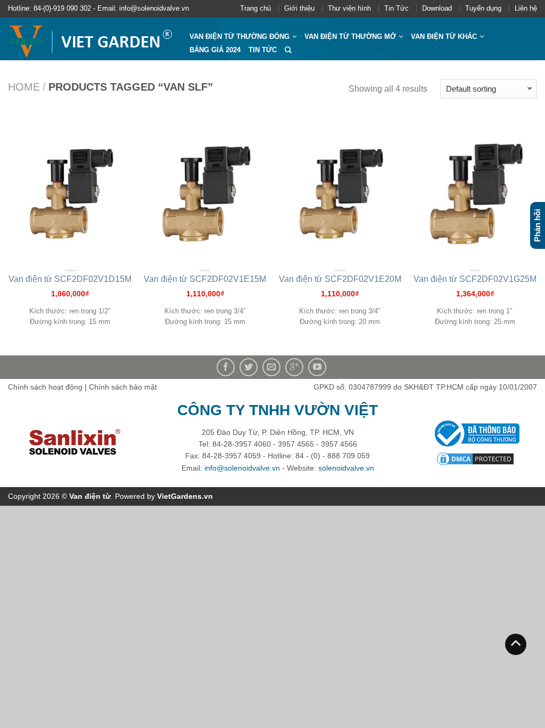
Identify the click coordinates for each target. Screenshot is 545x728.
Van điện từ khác (444, 37)
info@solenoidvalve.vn (242, 468)
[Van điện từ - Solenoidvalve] (91, 39)
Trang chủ (255, 8)
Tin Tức (396, 8)
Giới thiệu (299, 8)
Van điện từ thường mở (350, 37)
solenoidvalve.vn (346, 468)
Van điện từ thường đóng (239, 37)
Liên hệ (526, 8)
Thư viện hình (349, 8)
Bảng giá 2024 (215, 50)
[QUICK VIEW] (70, 192)
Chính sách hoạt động (45, 387)
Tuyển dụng (483, 8)
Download (437, 8)
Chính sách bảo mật (123, 387)
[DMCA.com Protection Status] (475, 458)
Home (24, 87)
